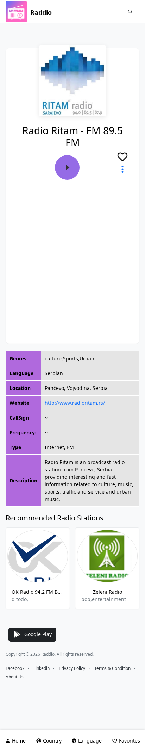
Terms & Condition (112, 668)
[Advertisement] (72, 256)
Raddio (41, 12)
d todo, (20, 599)
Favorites (129, 740)
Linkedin (41, 668)
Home (19, 740)
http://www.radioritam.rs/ (75, 402)
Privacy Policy (72, 668)
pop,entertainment (103, 599)
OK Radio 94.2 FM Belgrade (38, 591)
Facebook (15, 668)
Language (90, 740)
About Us (15, 677)
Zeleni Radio (107, 591)
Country (52, 740)
